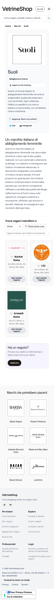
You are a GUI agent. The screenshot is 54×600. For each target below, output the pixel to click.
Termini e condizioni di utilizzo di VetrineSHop (38, 549)
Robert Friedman (38, 421)
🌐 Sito (12, 125)
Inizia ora (14, 363)
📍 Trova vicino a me (34, 226)
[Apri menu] (49, 9)
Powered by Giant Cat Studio (17, 580)
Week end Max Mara (38, 449)
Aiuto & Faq (7, 537)
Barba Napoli (16, 421)
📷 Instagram (26, 125)
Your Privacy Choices (21, 592)
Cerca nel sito (34, 531)
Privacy (5, 584)
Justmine (38, 479)
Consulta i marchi (36, 526)
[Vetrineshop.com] (18, 9)
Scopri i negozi (34, 521)
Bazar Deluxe (16, 479)
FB (10, 505)
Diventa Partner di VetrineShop (10, 549)
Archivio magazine (10, 526)
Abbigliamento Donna (18, 79)
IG (4, 505)
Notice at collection (13, 596)
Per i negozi (7, 521)
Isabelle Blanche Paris (15, 451)
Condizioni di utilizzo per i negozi (39, 557)
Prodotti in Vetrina (36, 516)
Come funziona (8, 516)
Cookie (15, 584)
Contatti (5, 556)
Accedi (40, 9)
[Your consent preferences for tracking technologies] (4, 595)
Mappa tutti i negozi (11, 531)
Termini (24, 584)
